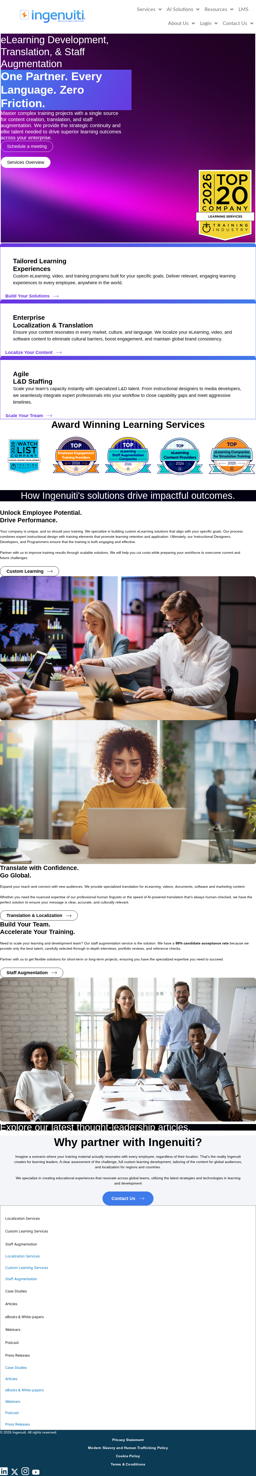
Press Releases (17, 1355)
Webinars (12, 1329)
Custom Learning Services (26, 1231)
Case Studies (16, 1291)
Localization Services (22, 1218)
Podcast (12, 1342)
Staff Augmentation (21, 1244)
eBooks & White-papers (24, 1317)
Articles (11, 1304)
